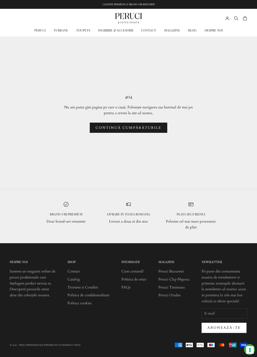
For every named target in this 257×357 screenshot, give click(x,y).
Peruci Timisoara (171, 287)
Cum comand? (132, 271)
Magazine (172, 30)
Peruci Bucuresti (171, 271)
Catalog (73, 279)
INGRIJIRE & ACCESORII (115, 30)
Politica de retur (133, 279)
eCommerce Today (69, 344)
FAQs (126, 287)
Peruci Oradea (169, 295)
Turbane (61, 30)
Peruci (40, 30)
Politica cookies (79, 303)
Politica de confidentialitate (88, 295)
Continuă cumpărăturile (128, 127)
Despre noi (214, 30)
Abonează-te (224, 327)
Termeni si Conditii (82, 287)
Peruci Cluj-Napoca (174, 279)
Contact (148, 30)
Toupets (83, 30)
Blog (192, 30)
